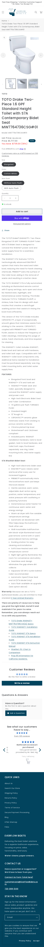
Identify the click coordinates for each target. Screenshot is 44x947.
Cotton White (10, 173)
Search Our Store (12, 788)
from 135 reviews (22, 736)
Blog (6, 817)
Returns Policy (11, 798)
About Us (9, 783)
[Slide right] (40, 55)
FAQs (7, 827)
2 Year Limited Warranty (22, 598)
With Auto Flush (11, 188)
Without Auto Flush (13, 183)
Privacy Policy (11, 803)
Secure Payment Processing (17, 812)
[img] (22, 732)
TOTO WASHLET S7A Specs (23, 633)
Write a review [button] (22, 683)
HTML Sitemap (11, 822)
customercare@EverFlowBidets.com (21, 883)
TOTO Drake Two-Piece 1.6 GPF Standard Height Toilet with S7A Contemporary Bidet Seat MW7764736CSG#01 (21, 27)
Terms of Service (12, 807)
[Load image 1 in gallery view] (11, 84)
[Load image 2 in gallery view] (22, 84)
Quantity (5, 193)
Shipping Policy (11, 793)
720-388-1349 (11, 889)
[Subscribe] (36, 917)
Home (4, 21)
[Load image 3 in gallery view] (33, 84)
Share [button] (7, 230)
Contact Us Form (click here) (19, 877)
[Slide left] (3, 55)
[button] (3, 12)
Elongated (8, 164)
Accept (36, 941)
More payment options (22, 224)
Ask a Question (17, 713)
